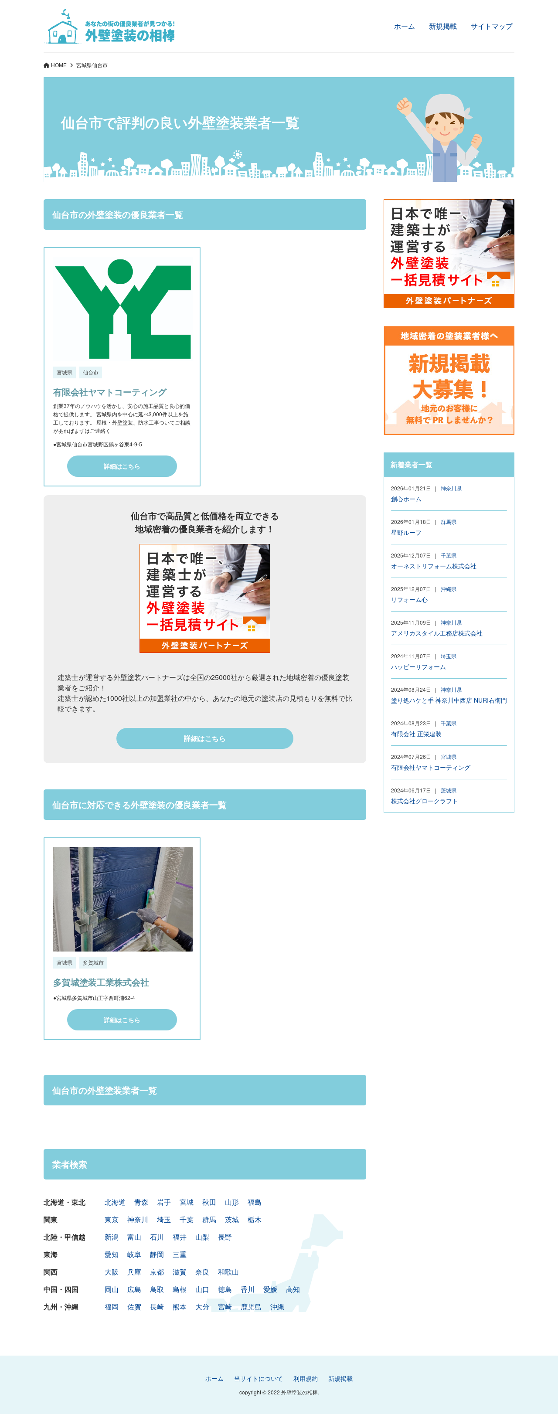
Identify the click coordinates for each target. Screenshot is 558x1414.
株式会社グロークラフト (424, 800)
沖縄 (277, 1307)
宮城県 (84, 64)
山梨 (202, 1237)
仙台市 (91, 372)
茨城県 (448, 790)
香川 (248, 1289)
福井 (180, 1237)
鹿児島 (251, 1307)
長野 (225, 1237)
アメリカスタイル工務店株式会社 (437, 633)
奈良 (202, 1272)
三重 (180, 1254)
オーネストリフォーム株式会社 (433, 565)
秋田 (209, 1202)
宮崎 (225, 1307)
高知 (293, 1289)
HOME (59, 64)
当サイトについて (258, 1378)
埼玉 (164, 1219)
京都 (157, 1272)
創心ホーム (406, 498)
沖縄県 (448, 588)
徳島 (225, 1289)
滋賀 (180, 1272)
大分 (202, 1307)
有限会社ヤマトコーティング (110, 391)
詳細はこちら (122, 466)
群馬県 (448, 521)
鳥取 (157, 1289)
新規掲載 (443, 26)
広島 (134, 1289)
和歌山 (228, 1272)
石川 (157, 1237)
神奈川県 (451, 488)
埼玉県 (448, 655)
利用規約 (305, 1378)
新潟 (112, 1237)
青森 (141, 1202)
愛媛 (270, 1289)
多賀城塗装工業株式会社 (101, 982)
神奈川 (137, 1219)
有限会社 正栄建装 (416, 733)
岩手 (164, 1202)
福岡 (112, 1307)
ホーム (404, 26)
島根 (180, 1289)
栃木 (255, 1219)
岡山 (112, 1289)
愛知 (112, 1254)
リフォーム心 (409, 599)
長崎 (157, 1307)
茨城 (232, 1219)
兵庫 (134, 1272)
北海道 (115, 1202)
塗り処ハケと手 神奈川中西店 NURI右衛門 (449, 700)
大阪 (112, 1272)
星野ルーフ (406, 532)
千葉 (187, 1219)
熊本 (180, 1307)
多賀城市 (93, 962)
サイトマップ (492, 26)
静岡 (157, 1254)
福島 (255, 1202)
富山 (134, 1237)
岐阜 (134, 1254)
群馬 (209, 1219)
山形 (232, 1202)
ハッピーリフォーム (418, 666)
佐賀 (134, 1307)
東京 (112, 1219)
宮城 (187, 1202)
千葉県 (448, 555)
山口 (202, 1289)
